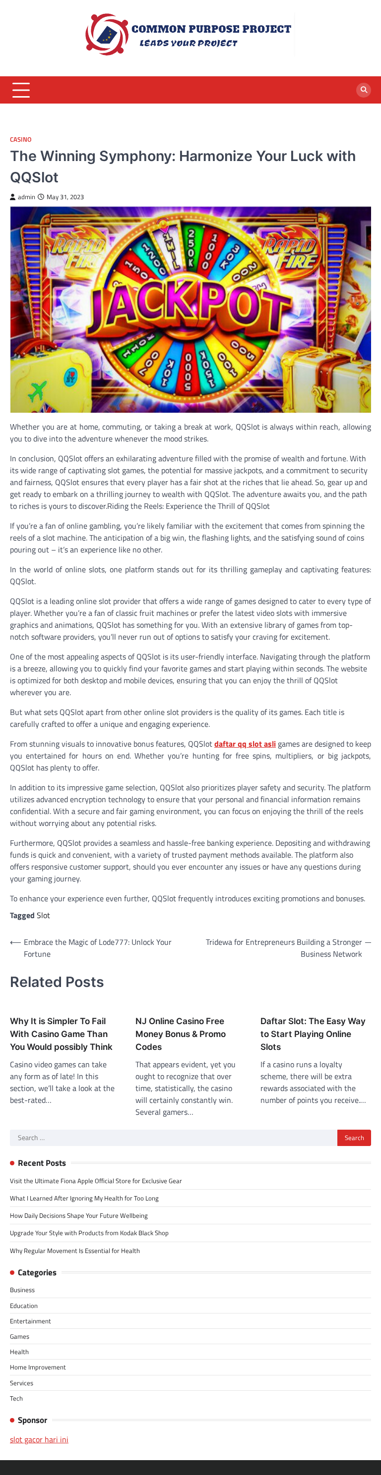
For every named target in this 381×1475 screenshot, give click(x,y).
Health (19, 1352)
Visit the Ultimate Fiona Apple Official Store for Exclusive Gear (96, 1181)
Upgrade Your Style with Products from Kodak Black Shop (89, 1233)
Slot (43, 915)
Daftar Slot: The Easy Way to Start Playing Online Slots (313, 1034)
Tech (16, 1398)
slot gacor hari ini (39, 1439)
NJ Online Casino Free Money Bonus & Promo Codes (180, 1034)
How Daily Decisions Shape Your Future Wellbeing (79, 1215)
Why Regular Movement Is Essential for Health (75, 1251)
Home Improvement (38, 1367)
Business (22, 1290)
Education (24, 1306)
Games (19, 1336)
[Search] (363, 90)
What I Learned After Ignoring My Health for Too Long (84, 1198)
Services (21, 1383)
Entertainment (30, 1321)
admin (26, 197)
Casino (21, 139)
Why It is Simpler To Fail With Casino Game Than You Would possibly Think (61, 1034)
